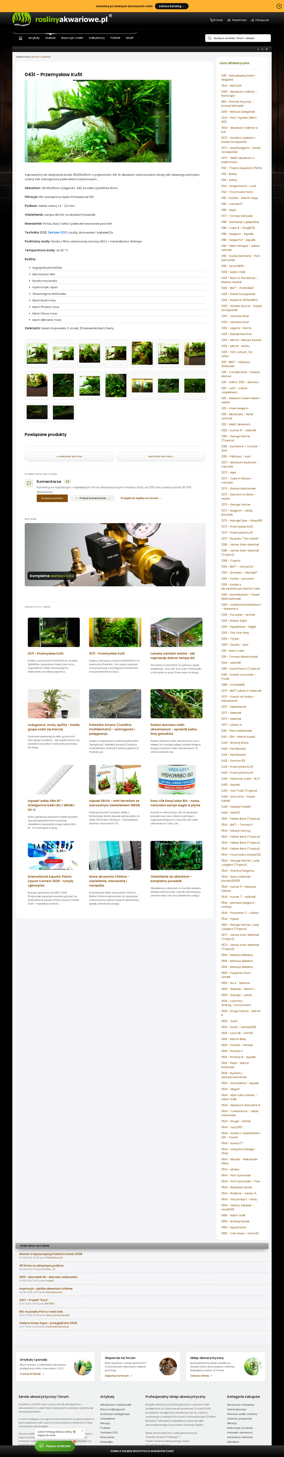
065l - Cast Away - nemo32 (240, 1233)
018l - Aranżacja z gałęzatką (240, 222)
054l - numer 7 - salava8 (238, 897)
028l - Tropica (230, 561)
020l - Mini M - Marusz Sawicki (241, 340)
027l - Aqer (228, 472)
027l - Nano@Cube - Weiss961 (241, 521)
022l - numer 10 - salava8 (238, 430)
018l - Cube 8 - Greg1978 (238, 228)
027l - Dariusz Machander (238, 488)
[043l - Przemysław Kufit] (98, 161)
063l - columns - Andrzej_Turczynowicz (236, 1003)
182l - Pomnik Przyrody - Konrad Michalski (237, 104)
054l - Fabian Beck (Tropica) (240, 837)
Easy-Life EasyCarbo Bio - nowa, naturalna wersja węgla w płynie (175, 803)
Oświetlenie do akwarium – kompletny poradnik (171, 879)
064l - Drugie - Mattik (236, 1121)
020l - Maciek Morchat (236, 334)
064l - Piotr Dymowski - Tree (240, 1181)
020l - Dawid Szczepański (238, 294)
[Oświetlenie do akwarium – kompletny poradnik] (176, 871)
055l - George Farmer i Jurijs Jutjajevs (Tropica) (240, 927)
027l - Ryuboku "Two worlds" (240, 539)
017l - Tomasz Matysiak (237, 216)
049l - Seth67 (230, 813)
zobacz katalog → (172, 6)
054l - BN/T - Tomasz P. (237, 825)
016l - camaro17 (232, 204)
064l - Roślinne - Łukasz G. (239, 1193)
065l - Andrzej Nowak (235, 1221)
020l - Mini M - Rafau (235, 346)
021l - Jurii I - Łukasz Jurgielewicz (234, 390)
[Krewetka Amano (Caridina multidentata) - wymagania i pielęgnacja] (115, 720)
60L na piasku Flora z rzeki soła (41, 1312)
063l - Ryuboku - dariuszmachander (234, 1075)
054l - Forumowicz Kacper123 (241, 855)
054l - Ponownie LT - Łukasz (240, 913)
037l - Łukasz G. (231, 725)
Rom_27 (50, 1269)
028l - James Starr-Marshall (240, 544)
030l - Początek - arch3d (238, 615)
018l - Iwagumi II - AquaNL (238, 240)
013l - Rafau (229, 174)
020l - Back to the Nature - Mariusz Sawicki (239, 280)
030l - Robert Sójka (234, 621)
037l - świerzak (231, 713)
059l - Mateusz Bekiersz (237, 955)
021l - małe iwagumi (234, 408)
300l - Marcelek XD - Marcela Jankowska (48, 1277)
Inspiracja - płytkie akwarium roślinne (46, 1289)
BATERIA (49, 1303)
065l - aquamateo (233, 1227)
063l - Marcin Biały (233, 1039)
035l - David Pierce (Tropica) (240, 669)
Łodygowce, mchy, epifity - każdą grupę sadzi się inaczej (53, 727)
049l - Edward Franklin (236, 807)
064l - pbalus (230, 1169)
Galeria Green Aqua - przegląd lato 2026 (48, 1323)
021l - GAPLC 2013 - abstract (240, 382)
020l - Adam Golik (233, 272)
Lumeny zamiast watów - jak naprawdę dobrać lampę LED (173, 655)
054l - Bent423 (231, 86)
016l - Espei (228, 210)
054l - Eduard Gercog (235, 831)
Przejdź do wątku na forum (139, 498)
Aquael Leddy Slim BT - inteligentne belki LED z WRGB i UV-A (51, 805)
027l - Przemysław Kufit (237, 527)
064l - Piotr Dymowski (236, 1175)
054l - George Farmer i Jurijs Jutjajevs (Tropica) (240, 863)
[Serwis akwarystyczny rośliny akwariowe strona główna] (20, 37)
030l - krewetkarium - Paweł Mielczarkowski (240, 597)
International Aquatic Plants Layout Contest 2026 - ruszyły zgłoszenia (50, 881)
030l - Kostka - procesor (237, 579)
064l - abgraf (230, 1089)
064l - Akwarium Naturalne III (240, 1105)
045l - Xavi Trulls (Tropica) (239, 791)
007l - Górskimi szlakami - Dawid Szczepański (239, 140)
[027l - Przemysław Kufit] (54, 648)
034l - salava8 (231, 663)
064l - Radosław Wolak (236, 1187)
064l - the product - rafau (239, 1199)
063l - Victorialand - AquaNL (240, 1083)
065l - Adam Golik (233, 1215)
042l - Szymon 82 (233, 761)
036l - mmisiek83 (233, 685)
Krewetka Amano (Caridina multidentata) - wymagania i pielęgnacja (112, 729)
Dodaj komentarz (52, 498)
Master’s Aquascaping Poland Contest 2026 (50, 1254)
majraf (50, 1280)
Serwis (35, 57)
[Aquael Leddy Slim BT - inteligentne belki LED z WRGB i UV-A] (54, 796)
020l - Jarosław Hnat (235, 316)
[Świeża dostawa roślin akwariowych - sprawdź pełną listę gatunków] (176, 720)
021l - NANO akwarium (236, 424)
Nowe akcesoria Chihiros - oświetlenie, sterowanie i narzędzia (109, 881)
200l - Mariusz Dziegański (238, 112)
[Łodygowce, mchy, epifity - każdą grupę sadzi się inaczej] (54, 720)
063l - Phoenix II (231, 1051)
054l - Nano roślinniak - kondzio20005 (237, 879)
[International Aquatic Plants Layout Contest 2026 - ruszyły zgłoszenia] (54, 871)
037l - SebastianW (233, 707)
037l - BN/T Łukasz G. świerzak (241, 691)
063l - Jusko (229, 1021)
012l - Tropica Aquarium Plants (241, 168)
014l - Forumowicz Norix (237, 192)
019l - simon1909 (232, 266)
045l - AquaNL (230, 785)
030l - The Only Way (235, 633)
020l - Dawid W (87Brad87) (239, 300)
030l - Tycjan (230, 639)
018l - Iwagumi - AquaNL (237, 234)
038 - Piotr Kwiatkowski (236, 731)
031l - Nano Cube (232, 651)
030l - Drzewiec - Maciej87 (239, 573)
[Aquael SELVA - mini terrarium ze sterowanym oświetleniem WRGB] (115, 796)
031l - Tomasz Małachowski (239, 657)
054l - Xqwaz (230, 919)
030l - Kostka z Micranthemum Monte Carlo (240, 587)
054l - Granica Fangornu (237, 871)
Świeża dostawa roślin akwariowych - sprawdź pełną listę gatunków (174, 729)
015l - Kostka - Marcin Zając (239, 198)
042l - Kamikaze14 (233, 749)
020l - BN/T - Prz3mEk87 (237, 288)
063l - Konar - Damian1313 (238, 1027)
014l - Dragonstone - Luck (238, 186)
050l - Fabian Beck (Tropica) (240, 819)
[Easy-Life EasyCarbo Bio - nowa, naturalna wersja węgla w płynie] (176, 796)
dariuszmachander (58, 1315)
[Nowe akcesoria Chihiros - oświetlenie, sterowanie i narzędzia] (115, 871)
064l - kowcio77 (232, 1143)
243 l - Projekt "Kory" (33, 1300)
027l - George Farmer (236, 504)
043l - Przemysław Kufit (237, 767)
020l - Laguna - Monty (236, 328)
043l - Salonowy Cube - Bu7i (240, 779)
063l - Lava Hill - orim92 (237, 1033)
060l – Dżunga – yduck (236, 995)
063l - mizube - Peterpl (237, 1045)
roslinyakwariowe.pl (57, 1326)
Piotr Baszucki (55, 1257)
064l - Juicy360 (231, 1127)
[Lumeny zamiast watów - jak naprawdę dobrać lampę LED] (176, 648)
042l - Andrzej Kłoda (234, 743)
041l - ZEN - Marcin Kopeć (238, 737)
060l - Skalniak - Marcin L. (238, 989)
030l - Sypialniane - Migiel (238, 627)
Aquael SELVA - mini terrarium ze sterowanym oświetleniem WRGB (114, 803)
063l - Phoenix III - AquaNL (238, 1057)
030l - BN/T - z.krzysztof (237, 567)
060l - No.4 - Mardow (235, 983)
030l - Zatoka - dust (234, 645)
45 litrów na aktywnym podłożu (41, 1266)
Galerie (46, 57)
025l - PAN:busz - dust (236, 456)
